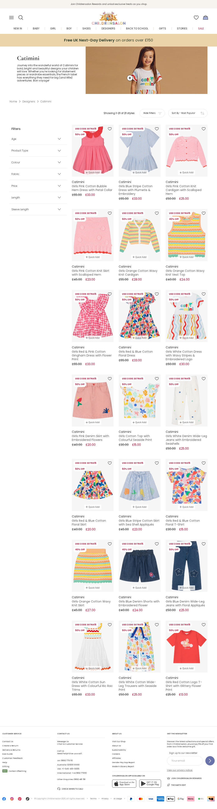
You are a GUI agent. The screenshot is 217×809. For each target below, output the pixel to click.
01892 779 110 (67, 760)
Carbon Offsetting (14, 771)
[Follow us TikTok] (27, 800)
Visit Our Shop (118, 741)
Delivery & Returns (11, 750)
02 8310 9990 (73, 765)
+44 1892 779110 (79, 773)
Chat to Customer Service (70, 742)
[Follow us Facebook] (4, 800)
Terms (93, 798)
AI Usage (118, 798)
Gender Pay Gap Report (123, 762)
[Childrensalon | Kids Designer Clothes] (108, 16)
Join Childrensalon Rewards (186, 778)
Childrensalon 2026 (56, 798)
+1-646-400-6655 (70, 769)
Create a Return (10, 745)
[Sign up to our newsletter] (210, 760)
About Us (116, 745)
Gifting (5, 766)
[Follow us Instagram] (12, 800)
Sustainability (119, 750)
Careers (116, 754)
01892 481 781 (79, 779)
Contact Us (7, 741)
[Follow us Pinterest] (19, 800)
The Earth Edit (178, 785)
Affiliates (116, 758)
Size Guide (7, 754)
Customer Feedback (12, 758)
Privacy (105, 798)
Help (4, 762)
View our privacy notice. (180, 770)
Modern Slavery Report (123, 766)
